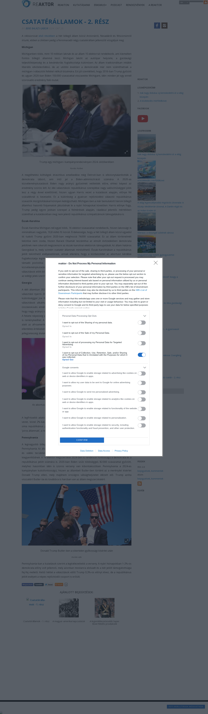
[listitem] (104, 316)
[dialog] (104, 357)
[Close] (157, 264)
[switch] (142, 323)
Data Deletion (86, 451)
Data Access (104, 451)
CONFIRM (82, 440)
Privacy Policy (121, 451)
